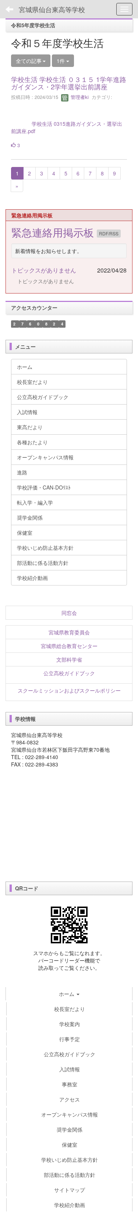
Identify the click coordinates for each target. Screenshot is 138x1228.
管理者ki (79, 96)
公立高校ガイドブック (69, 673)
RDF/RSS (108, 233)
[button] (69, 993)
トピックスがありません (43, 270)
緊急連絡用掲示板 (54, 232)
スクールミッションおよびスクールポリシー (69, 690)
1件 (61, 60)
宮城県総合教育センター (69, 645)
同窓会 (69, 612)
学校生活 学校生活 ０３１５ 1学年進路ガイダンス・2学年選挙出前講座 (68, 82)
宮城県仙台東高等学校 (52, 9)
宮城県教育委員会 (69, 632)
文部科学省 (69, 659)
